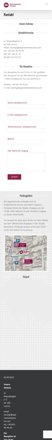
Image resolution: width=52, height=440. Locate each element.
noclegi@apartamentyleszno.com (25, 47)
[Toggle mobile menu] (47, 4)
